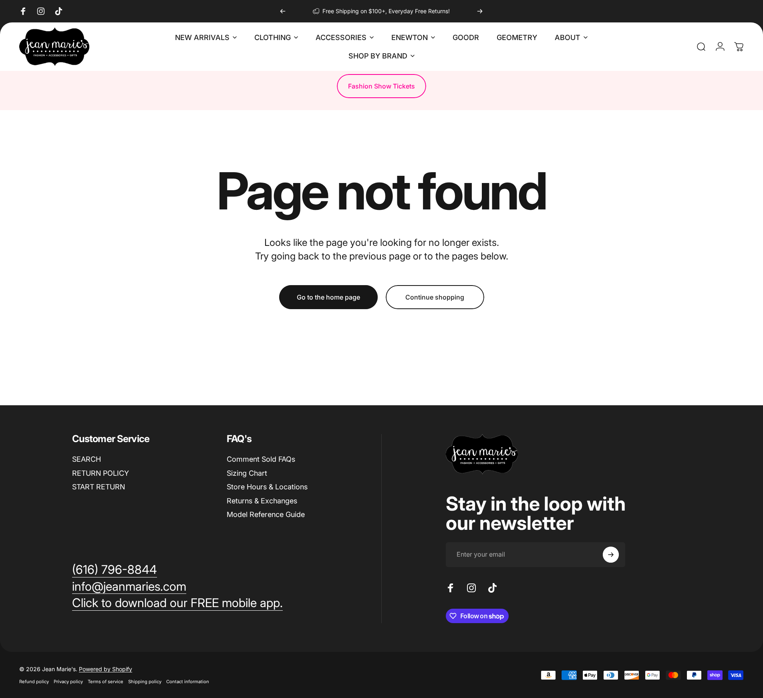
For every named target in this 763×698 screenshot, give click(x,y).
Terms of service (105, 681)
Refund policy (34, 681)
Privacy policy (68, 681)
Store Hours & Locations (267, 487)
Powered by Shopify (105, 669)
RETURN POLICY (100, 473)
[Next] (480, 11)
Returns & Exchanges (262, 501)
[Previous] (283, 11)
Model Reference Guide (266, 514)
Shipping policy (144, 681)
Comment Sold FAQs (261, 459)
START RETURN (98, 487)
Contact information (187, 681)
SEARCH (86, 459)
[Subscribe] (611, 555)
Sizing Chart (247, 473)
